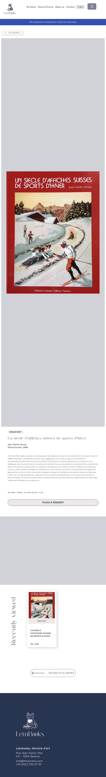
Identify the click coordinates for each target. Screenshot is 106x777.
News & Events (45, 7)
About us (59, 7)
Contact (70, 7)
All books (31, 7)
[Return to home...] (10, 13)
